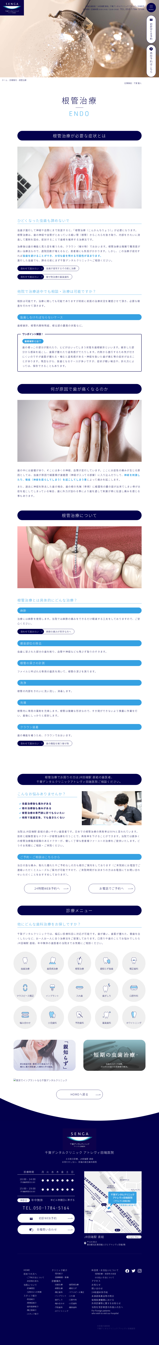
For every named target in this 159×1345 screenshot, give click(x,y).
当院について (30, 1284)
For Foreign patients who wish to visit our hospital (105, 1312)
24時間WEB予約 (100, 1292)
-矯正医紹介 (31, 1310)
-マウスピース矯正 (76, 1292)
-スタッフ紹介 (32, 1314)
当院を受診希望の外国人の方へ (107, 1307)
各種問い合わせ (47, 1229)
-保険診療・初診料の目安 (105, 1273)
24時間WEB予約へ (47, 888)
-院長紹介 (30, 1299)
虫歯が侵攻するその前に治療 (61, 268)
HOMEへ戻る (79, 1094)
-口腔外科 (72, 1299)
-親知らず (72, 1288)
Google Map (133, 1236)
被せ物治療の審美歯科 (57, 276)
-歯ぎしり (58, 1299)
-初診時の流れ (32, 1281)
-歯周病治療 (73, 1284)
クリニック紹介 (59, 1270)
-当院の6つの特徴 (34, 1292)
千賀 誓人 (138, 83)
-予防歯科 (58, 1307)
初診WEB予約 (48, 1218)
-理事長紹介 (31, 1303)
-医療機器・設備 (62, 1277)
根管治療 (22, 80)
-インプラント (60, 1296)
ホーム (4, 80)
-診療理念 (30, 1288)
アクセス (96, 1280)
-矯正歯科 (58, 1292)
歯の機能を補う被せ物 (57, 743)
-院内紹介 (59, 1273)
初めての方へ (30, 1273)
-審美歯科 (72, 1307)
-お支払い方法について (104, 1277)
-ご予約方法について (35, 1277)
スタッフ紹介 (30, 1295)
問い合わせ (97, 1288)
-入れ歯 (71, 1296)
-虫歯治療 (58, 1284)
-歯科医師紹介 (32, 1306)
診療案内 (13, 80)
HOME (27, 1270)
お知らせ (96, 1284)
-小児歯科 (72, 1303)
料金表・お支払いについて (105, 1270)
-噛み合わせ (59, 1303)
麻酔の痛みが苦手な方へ (58, 631)
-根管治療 (58, 1288)
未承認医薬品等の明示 (103, 1295)
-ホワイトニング (61, 1311)
